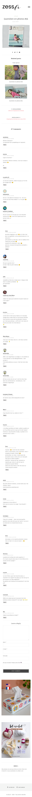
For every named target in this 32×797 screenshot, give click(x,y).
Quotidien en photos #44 (16, 101)
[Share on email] (19, 52)
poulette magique (8, 211)
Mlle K (4, 409)
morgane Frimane (7, 394)
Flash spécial (16, 62)
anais (4, 480)
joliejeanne (6, 194)
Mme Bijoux (6, 336)
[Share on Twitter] (15, 52)
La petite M (6, 177)
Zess (6, 231)
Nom (4, 642)
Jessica (5, 154)
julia (4, 276)
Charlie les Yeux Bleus (9, 295)
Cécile (4, 499)
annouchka (6, 353)
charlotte (5, 259)
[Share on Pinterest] (17, 52)
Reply (4, 144)
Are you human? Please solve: (10, 662)
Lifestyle (16, 16)
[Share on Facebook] (13, 52)
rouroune (5, 594)
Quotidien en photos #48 (16, 81)
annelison (5, 137)
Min (4, 612)
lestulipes (5, 516)
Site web (5, 655)
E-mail (5, 649)
